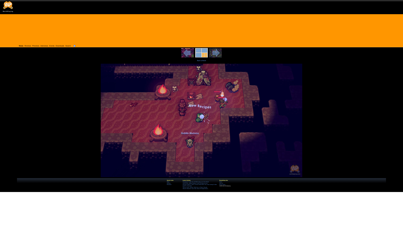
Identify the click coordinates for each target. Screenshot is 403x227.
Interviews (44, 46)
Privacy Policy (222, 184)
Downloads (60, 46)
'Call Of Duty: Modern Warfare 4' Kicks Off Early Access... (195, 183)
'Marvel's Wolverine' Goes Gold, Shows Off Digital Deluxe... (196, 188)
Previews (35, 46)
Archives (169, 183)
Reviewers (169, 184)
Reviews (28, 46)
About (220, 181)
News (168, 181)
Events (51, 46)
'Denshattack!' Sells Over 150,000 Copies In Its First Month (196, 181)
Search (68, 46)
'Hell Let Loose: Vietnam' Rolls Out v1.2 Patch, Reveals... (195, 187)
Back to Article (201, 60)
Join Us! (221, 183)
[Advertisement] (201, 29)
